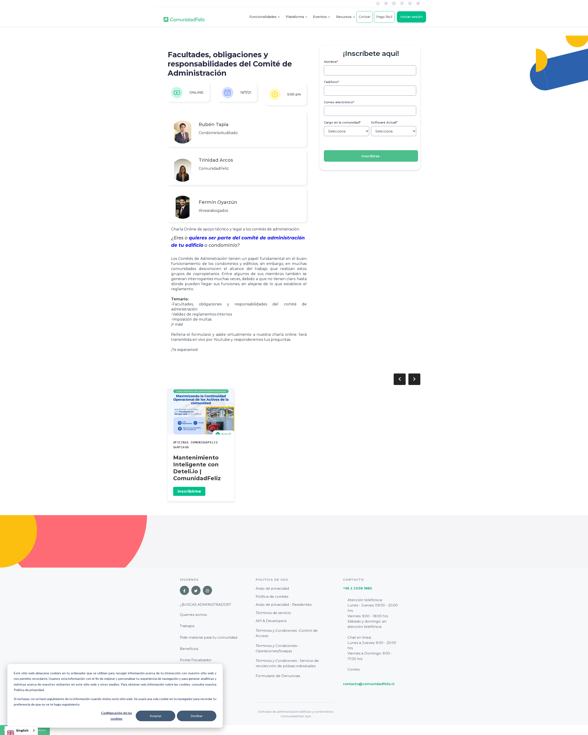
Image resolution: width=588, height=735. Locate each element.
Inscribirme (189, 491)
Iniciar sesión (411, 17)
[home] (184, 17)
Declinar (197, 716)
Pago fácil (384, 17)
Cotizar (364, 17)
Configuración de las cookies (116, 716)
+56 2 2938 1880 (357, 588)
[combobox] (21, 730)
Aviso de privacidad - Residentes (283, 604)
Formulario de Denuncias (278, 676)
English (22, 730)
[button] (263, 17)
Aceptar (155, 716)
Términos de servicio (273, 613)
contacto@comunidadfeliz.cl (368, 684)
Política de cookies (272, 596)
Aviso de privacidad (272, 588)
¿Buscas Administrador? (205, 604)
